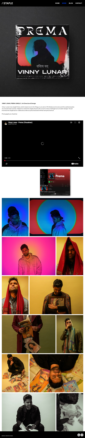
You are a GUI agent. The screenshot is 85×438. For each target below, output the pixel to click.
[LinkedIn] (78, 435)
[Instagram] (82, 435)
